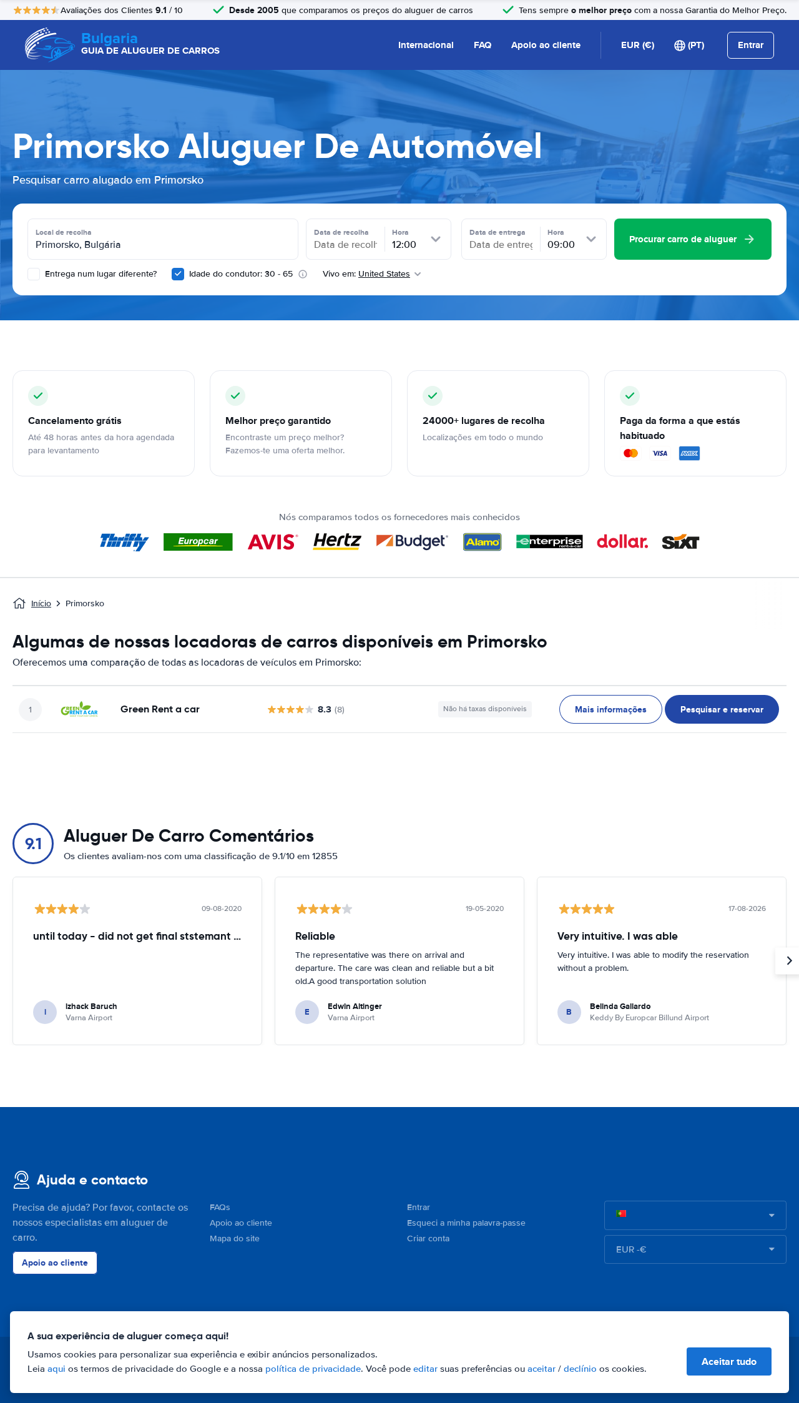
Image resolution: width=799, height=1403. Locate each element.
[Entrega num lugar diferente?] (33, 274)
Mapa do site (235, 1238)
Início (41, 603)
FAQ (482, 45)
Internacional (426, 45)
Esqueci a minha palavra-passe (466, 1223)
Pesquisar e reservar (721, 709)
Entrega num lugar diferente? (99, 273)
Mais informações (611, 709)
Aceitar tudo (729, 1361)
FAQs (220, 1207)
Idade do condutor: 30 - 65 (241, 273)
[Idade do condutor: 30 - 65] (178, 274)
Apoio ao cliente (546, 45)
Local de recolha (64, 232)
